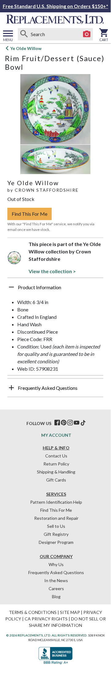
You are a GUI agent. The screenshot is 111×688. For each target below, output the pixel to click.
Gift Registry (56, 534)
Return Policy (56, 463)
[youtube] (76, 422)
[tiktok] (83, 422)
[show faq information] (11, 388)
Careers (56, 588)
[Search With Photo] (87, 34)
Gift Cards (56, 479)
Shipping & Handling (56, 471)
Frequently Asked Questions (56, 572)
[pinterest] (63, 422)
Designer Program (56, 542)
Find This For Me (29, 214)
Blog (56, 596)
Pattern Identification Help (56, 502)
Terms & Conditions (33, 612)
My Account (56, 435)
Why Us (56, 564)
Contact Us (56, 455)
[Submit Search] (24, 34)
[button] (55, 289)
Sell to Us (56, 526)
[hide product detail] (11, 287)
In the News (56, 580)
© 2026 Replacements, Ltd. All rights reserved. (46, 635)
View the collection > (52, 271)
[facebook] (57, 422)
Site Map (70, 612)
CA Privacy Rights (46, 618)
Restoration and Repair (56, 518)
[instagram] (70, 422)
